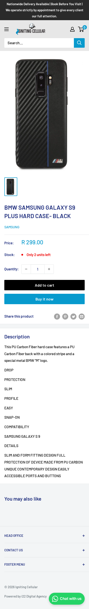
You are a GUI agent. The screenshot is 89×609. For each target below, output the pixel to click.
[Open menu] (6, 29)
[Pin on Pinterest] (65, 316)
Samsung (11, 227)
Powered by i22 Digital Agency (25, 596)
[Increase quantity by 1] (49, 269)
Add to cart (44, 285)
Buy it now (44, 299)
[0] (81, 29)
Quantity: (11, 269)
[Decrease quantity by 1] (26, 269)
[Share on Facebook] (57, 316)
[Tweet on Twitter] (73, 316)
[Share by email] (82, 316)
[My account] (72, 29)
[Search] (79, 43)
